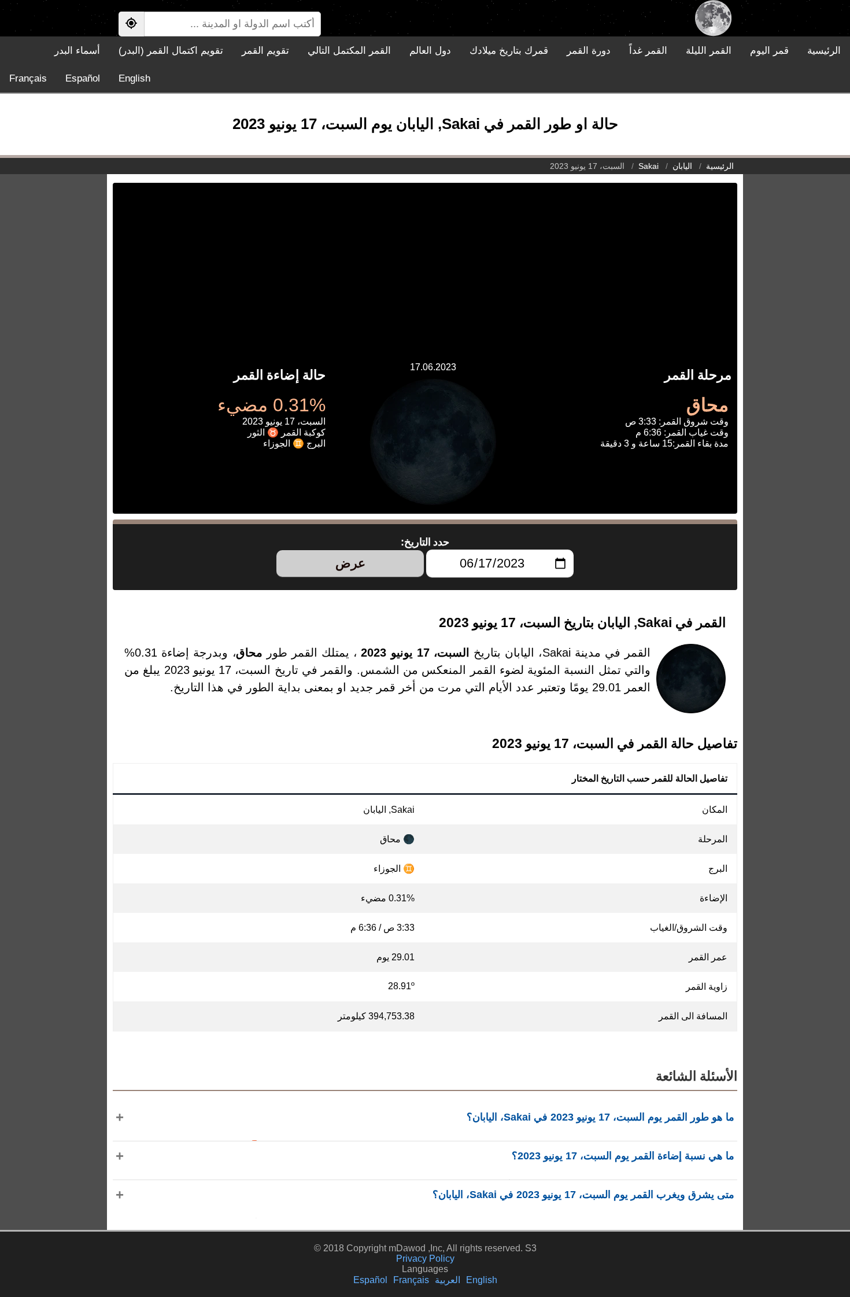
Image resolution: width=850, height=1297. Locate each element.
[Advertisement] (425, 264)
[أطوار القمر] (713, 18)
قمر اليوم (769, 50)
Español (82, 78)
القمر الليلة (708, 50)
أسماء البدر (77, 50)
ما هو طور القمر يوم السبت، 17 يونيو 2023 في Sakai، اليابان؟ (600, 1117)
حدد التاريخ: (425, 542)
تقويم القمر (265, 50)
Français (28, 78)
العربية (447, 1280)
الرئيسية (824, 50)
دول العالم (430, 50)
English (134, 78)
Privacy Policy (425, 1258)
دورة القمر (589, 50)
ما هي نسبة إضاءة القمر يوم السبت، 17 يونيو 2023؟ (623, 1156)
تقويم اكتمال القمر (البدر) (171, 50)
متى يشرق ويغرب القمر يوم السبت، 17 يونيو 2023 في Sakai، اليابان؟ (583, 1194)
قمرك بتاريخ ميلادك (509, 50)
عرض (350, 563)
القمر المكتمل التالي (349, 50)
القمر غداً (648, 50)
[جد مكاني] (131, 24)
